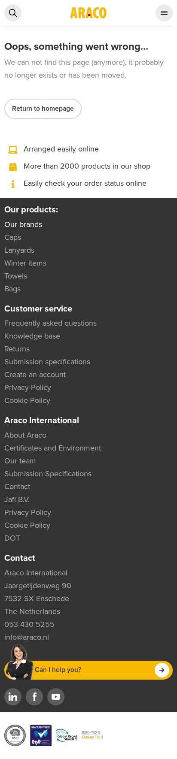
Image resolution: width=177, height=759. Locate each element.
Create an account (35, 374)
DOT (12, 538)
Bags (12, 288)
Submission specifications (47, 361)
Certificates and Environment (52, 448)
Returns (17, 349)
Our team (20, 461)
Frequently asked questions (50, 323)
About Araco (25, 435)
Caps (12, 237)
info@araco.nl (26, 637)
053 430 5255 (29, 624)
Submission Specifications (48, 473)
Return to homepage (43, 108)
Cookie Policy (27, 400)
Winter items (25, 263)
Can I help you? (58, 670)
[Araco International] (88, 12)
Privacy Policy (27, 387)
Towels (15, 276)
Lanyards (19, 250)
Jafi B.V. (17, 499)
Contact (17, 486)
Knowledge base (32, 336)
